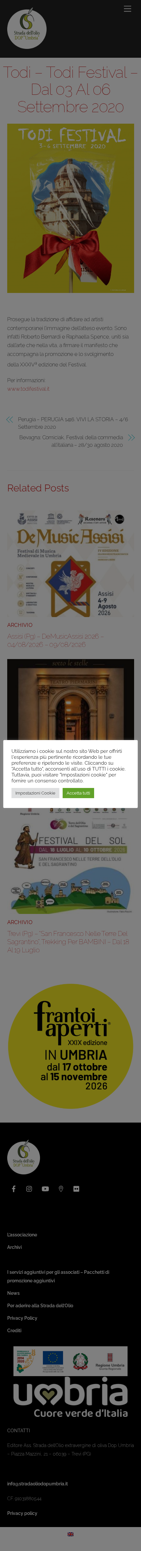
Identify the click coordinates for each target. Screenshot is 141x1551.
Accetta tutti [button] (78, 793)
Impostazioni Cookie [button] (35, 793)
